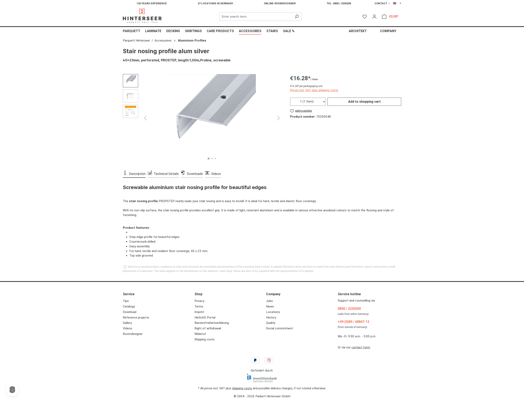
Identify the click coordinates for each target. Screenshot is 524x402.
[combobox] (256, 16)
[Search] (297, 16)
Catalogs (129, 306)
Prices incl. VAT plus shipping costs (314, 90)
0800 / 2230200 (349, 309)
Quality (270, 323)
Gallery (127, 323)
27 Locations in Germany (215, 3)
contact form (360, 347)
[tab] (134, 173)
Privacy (199, 301)
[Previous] (145, 118)
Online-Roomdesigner (280, 3)
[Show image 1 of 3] (208, 158)
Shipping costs (204, 339)
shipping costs (242, 388)
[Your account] (374, 16)
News (270, 306)
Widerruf (200, 334)
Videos (127, 328)
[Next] (279, 118)
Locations (273, 312)
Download (129, 312)
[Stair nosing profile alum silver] (212, 118)
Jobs (269, 301)
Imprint (199, 312)
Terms (198, 306)
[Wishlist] (364, 16)
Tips (126, 301)
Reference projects (136, 317)
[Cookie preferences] (12, 390)
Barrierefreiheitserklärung (211, 323)
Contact (381, 3)
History (271, 317)
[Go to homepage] (142, 16)
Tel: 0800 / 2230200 (338, 3)
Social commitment (279, 328)
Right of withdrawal (207, 328)
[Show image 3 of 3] (215, 158)
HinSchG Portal (204, 317)
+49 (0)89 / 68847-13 (353, 322)
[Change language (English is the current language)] (397, 3)
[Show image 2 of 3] (211, 158)
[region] (202, 118)
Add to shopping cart (364, 102)
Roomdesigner (133, 334)
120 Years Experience (152, 3)
